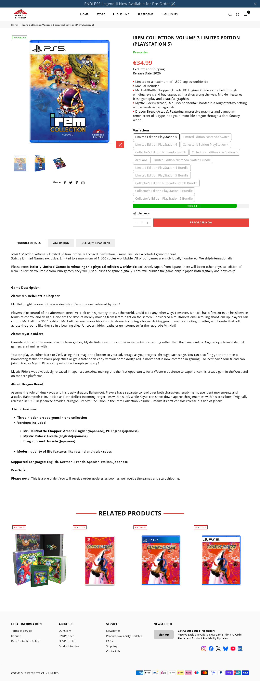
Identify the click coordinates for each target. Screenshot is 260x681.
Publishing (121, 14)
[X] (218, 649)
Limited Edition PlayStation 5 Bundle (161, 175)
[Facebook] (211, 649)
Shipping (111, 646)
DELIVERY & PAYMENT (96, 243)
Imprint (16, 636)
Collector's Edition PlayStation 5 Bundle (164, 198)
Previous (14, 92)
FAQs (109, 641)
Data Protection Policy (25, 641)
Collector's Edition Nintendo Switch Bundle (166, 183)
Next (123, 92)
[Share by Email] (83, 182)
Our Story (65, 631)
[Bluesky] (225, 649)
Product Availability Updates (124, 636)
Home (14, 25)
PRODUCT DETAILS (28, 243)
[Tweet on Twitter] (71, 182)
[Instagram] (203, 649)
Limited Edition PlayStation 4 (156, 144)
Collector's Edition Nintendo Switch (160, 152)
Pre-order (19, 37)
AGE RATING (61, 243)
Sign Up (164, 634)
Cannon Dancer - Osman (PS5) (221, 555)
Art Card (141, 160)
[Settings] (237, 14)
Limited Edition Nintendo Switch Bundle (181, 160)
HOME (84, 14)
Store (101, 14)
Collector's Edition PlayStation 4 (206, 144)
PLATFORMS (145, 14)
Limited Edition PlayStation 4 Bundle (161, 168)
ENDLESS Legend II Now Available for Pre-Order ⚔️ (130, 3)
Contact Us (113, 651)
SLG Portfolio (67, 641)
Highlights (169, 14)
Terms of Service (21, 631)
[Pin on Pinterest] (77, 182)
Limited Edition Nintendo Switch (206, 137)
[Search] (230, 14)
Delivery (143, 213)
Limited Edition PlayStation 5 (156, 137)
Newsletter (113, 631)
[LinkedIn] (240, 649)
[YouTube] (233, 649)
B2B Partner (66, 636)
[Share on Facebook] (64, 182)
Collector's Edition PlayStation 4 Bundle (164, 191)
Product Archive (69, 646)
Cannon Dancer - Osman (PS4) (160, 555)
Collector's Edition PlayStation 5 (215, 152)
